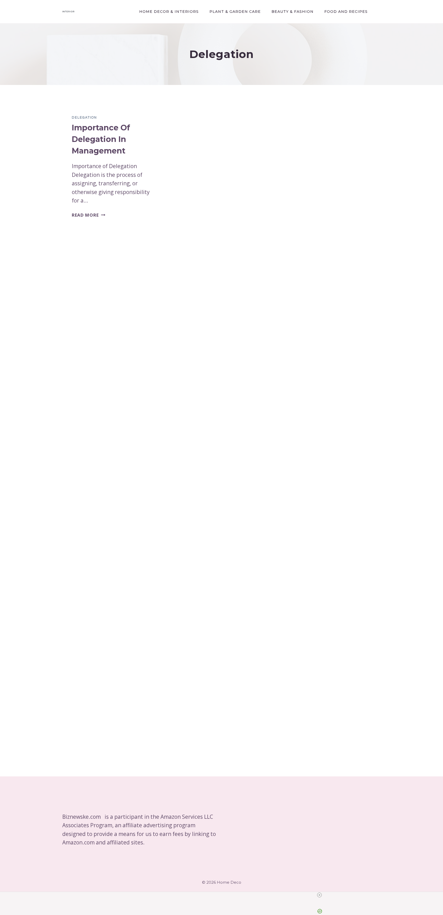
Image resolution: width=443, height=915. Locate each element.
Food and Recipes (346, 11)
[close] (223, 895)
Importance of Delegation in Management (101, 139)
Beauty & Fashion (292, 11)
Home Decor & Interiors (169, 11)
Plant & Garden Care (235, 11)
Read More (88, 215)
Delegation (84, 117)
